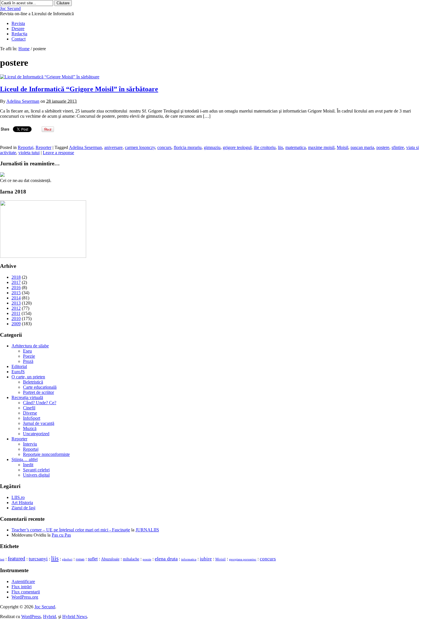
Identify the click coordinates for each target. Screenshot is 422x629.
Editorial (19, 366)
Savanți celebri (36, 469)
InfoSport (31, 418)
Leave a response (58, 152)
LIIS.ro (18, 497)
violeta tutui (29, 152)
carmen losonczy (140, 147)
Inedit (28, 464)
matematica (295, 147)
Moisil (342, 147)
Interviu (30, 444)
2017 (16, 282)
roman (80, 559)
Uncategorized (36, 433)
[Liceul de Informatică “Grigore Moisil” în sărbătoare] (49, 76)
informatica (188, 559)
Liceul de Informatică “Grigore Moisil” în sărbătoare (79, 89)
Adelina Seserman (22, 101)
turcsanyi (38, 559)
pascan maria (362, 147)
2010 (16, 318)
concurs (164, 147)
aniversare (113, 147)
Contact (18, 38)
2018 (16, 277)
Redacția (19, 33)
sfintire (398, 147)
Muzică (29, 428)
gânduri (67, 559)
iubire (206, 559)
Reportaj (25, 147)
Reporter (43, 147)
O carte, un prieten (28, 376)
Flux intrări (21, 586)
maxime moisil (321, 147)
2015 (16, 292)
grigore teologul (237, 147)
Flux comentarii (25, 591)
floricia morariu (188, 147)
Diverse (30, 413)
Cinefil (29, 407)
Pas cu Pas (61, 535)
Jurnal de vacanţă (38, 423)
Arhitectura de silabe (30, 345)
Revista (18, 23)
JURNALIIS (147, 529)
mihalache (131, 559)
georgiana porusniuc (242, 559)
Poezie (29, 356)
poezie (147, 559)
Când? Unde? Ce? (39, 402)
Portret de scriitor (38, 392)
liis (280, 147)
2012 (16, 308)
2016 (16, 287)
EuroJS (18, 371)
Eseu (27, 351)
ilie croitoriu (265, 147)
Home (24, 48)
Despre (17, 28)
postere (382, 147)
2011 (15, 313)
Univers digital (36, 475)
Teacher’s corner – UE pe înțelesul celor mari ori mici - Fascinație (70, 529)
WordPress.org (24, 597)
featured (16, 559)
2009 (16, 323)
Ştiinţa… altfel (24, 459)
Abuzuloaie (110, 559)
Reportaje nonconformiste (46, 454)
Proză (28, 361)
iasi (2, 559)
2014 (16, 297)
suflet (93, 558)
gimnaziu (212, 147)
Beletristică (33, 382)
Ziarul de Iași (23, 507)
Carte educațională (40, 387)
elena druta (166, 559)
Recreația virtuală (27, 397)
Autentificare (23, 581)
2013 (16, 303)
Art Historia (22, 502)
